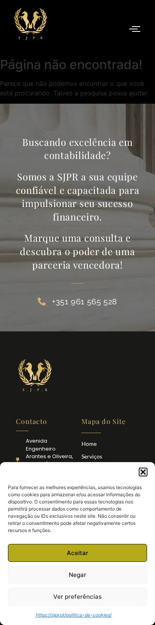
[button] (143, 472)
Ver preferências (77, 596)
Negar (77, 575)
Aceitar (77, 553)
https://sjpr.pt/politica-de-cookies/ (74, 615)
